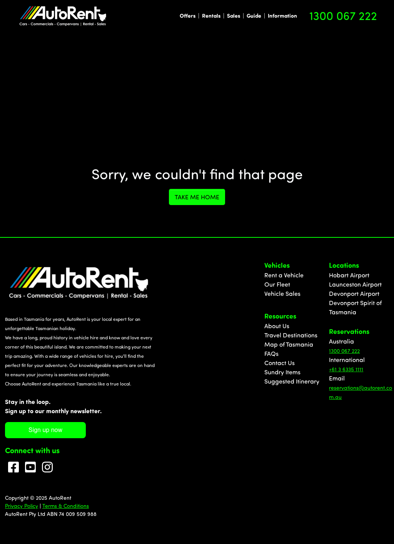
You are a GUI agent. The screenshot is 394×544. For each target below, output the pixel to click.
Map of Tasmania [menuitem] (288, 344)
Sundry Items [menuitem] (282, 372)
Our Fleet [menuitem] (277, 284)
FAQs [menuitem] (271, 353)
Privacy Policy (21, 505)
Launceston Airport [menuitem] (355, 284)
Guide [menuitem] (254, 15)
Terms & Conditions (65, 505)
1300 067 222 (343, 15)
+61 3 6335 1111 (346, 369)
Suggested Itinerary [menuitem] (291, 381)
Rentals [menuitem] (211, 15)
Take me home (197, 197)
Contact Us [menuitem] (279, 363)
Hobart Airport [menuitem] (349, 275)
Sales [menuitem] (233, 15)
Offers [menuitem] (187, 15)
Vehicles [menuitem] (277, 265)
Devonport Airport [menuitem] (354, 293)
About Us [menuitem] (276, 326)
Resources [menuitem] (280, 315)
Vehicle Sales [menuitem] (282, 293)
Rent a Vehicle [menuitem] (284, 275)
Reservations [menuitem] (349, 331)
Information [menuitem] (282, 15)
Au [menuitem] (332, 341)
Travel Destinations (290, 335)
